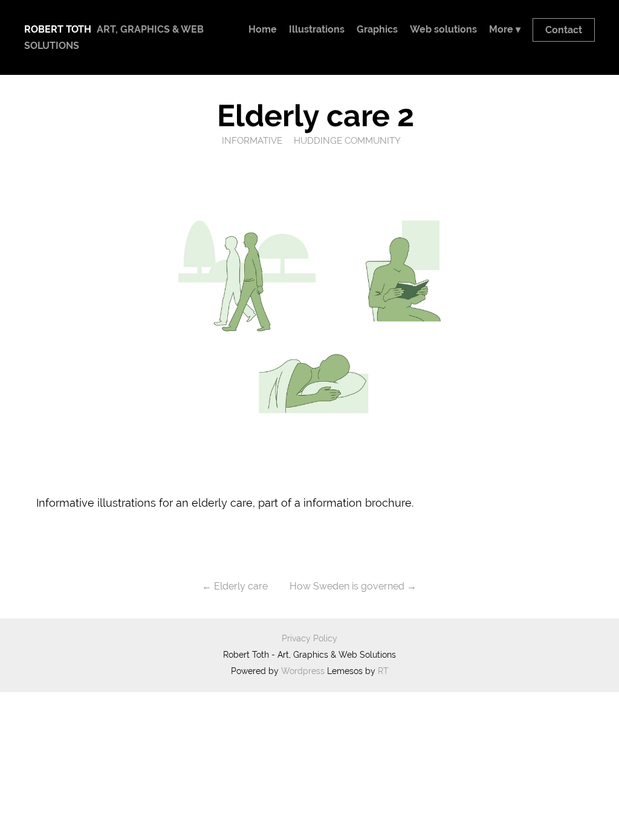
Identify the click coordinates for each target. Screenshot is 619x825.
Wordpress (303, 671)
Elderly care (241, 586)
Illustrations (317, 29)
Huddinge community (347, 140)
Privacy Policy (309, 638)
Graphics (377, 29)
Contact (563, 30)
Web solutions (443, 29)
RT (383, 671)
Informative (252, 140)
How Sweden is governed (347, 586)
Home (262, 29)
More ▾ (504, 29)
